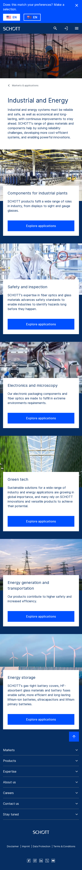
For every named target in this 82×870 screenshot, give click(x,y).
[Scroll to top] (74, 737)
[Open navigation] (76, 28)
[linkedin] (41, 860)
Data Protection (41, 846)
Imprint (26, 846)
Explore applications (41, 226)
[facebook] (29, 860)
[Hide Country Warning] (76, 5)
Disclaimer (13, 846)
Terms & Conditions (64, 846)
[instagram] (35, 860)
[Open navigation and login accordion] (66, 28)
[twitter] (47, 860)
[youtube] (53, 860)
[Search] (55, 28)
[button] (41, 750)
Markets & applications (25, 85)
